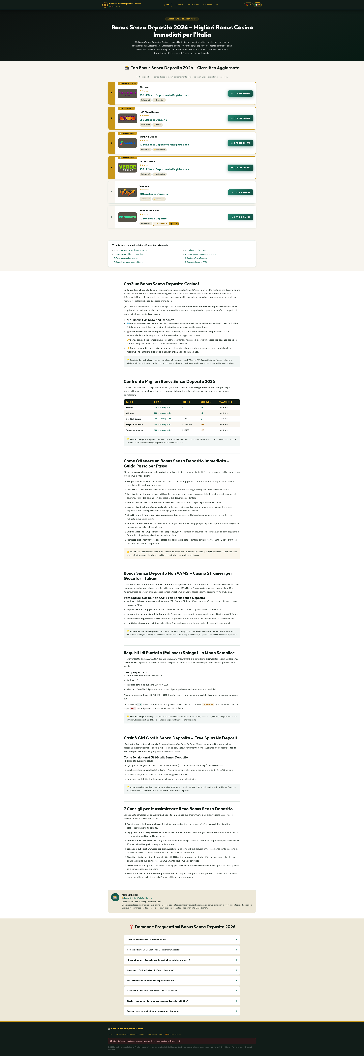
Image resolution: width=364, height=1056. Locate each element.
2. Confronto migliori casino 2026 (198, 250)
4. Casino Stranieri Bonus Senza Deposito (201, 254)
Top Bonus (179, 5)
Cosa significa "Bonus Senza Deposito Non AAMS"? (182, 990)
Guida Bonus (152, 1034)
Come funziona (193, 5)
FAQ (217, 5)
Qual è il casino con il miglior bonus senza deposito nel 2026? (182, 1001)
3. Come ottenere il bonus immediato (128, 254)
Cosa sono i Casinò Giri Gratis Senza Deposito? (182, 970)
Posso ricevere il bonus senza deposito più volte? (182, 980)
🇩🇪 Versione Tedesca (173, 1034)
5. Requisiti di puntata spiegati (126, 258)
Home (168, 5)
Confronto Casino (137, 1034)
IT (257, 4)
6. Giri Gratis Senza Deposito (196, 258)
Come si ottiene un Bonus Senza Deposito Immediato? (182, 949)
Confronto (207, 5)
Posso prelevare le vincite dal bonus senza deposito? (182, 1011)
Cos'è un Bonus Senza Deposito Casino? (182, 939)
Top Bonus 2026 (121, 1034)
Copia (174, 224)
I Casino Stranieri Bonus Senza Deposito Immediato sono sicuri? (182, 960)
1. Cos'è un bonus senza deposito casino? (130, 250)
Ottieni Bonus (242, 93)
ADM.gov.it (176, 1041)
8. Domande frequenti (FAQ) (196, 262)
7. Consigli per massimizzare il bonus (128, 262)
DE (248, 4)
